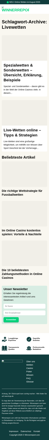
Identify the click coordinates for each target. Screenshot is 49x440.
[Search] (41, 9)
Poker (29, 371)
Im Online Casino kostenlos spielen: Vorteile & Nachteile (22, 232)
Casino (29, 368)
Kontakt (37, 431)
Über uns (30, 361)
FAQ (28, 378)
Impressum (13, 431)
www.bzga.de (8, 396)
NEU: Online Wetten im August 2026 (24, 2)
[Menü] (45, 9)
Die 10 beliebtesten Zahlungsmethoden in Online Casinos (22, 274)
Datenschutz (26, 431)
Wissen (29, 375)
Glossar (30, 381)
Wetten (29, 365)
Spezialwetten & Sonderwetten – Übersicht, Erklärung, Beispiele (23, 72)
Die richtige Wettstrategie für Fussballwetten (22, 192)
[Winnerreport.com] (20, 9)
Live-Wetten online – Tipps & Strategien (22, 132)
